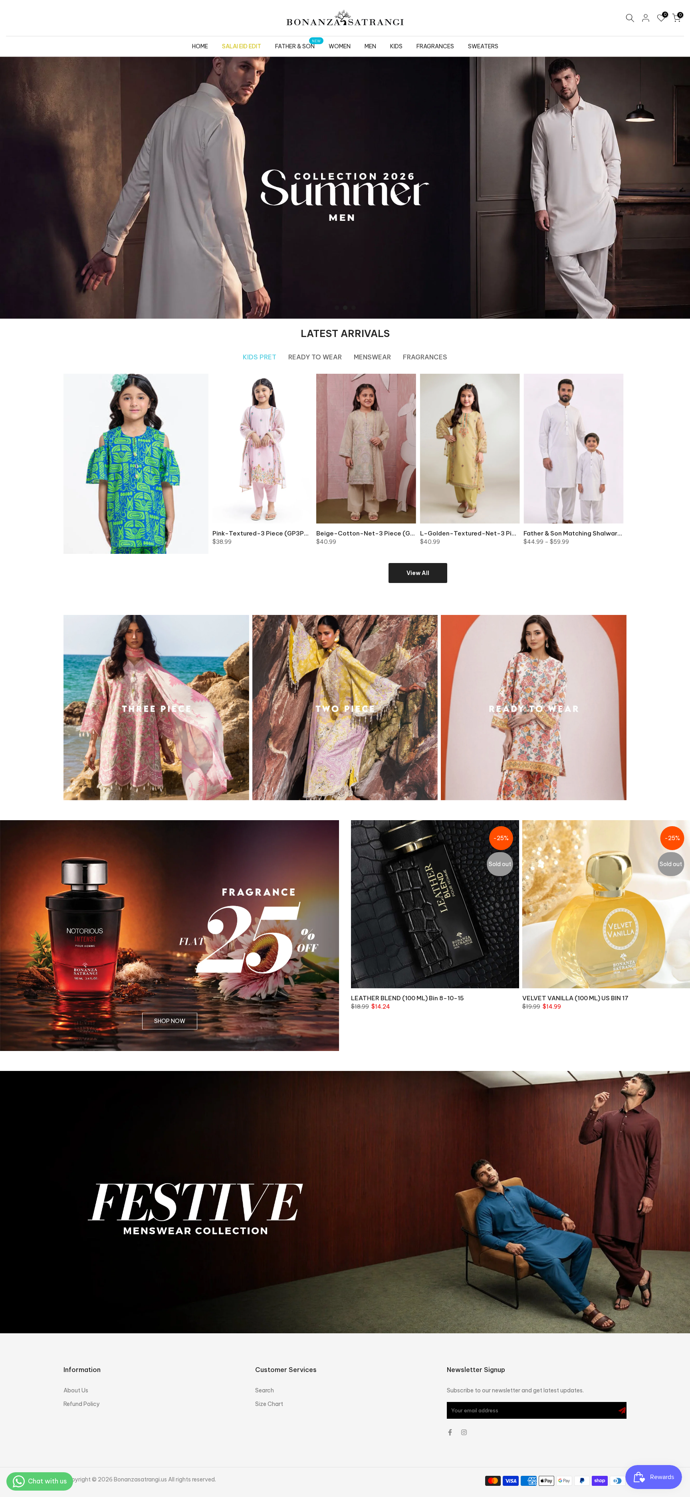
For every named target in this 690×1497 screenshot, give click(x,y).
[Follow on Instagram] (464, 1432)
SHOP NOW (169, 1021)
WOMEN (340, 46)
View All (417, 573)
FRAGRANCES (435, 46)
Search (264, 1390)
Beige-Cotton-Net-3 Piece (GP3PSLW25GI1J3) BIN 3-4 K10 (406, 533)
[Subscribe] (622, 1410)
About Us (75, 1390)
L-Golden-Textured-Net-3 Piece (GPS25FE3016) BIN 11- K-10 (514, 533)
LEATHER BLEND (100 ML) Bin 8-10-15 (407, 998)
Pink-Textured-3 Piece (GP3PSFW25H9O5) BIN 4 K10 (292, 533)
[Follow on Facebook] (450, 1432)
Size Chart (269, 1404)
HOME (200, 46)
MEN (370, 46)
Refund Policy (81, 1404)
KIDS (396, 46)
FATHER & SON (298, 46)
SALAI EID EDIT (241, 46)
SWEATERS (483, 46)
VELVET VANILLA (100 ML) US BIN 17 (575, 998)
